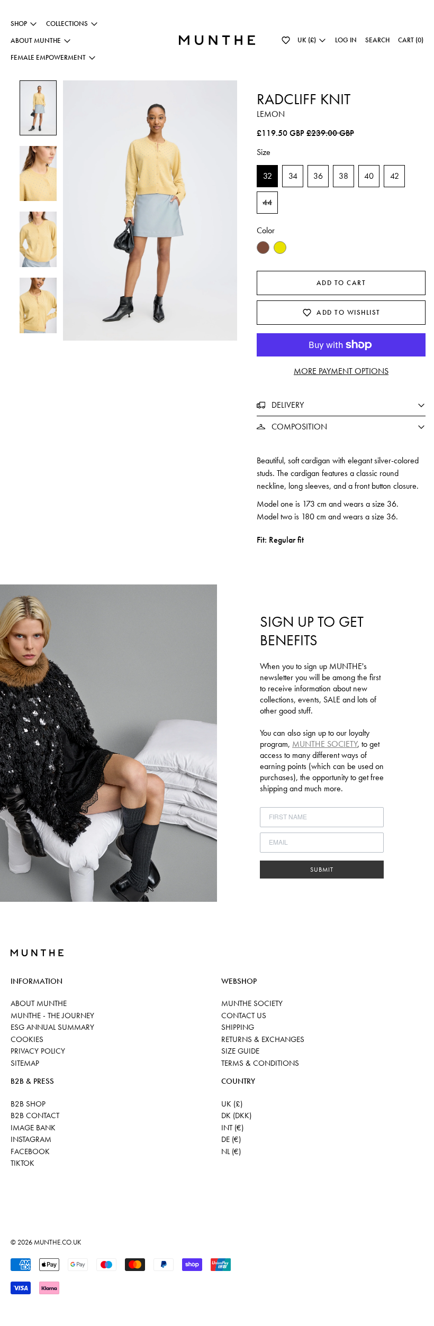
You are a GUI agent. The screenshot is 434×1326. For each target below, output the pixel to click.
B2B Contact (35, 1115)
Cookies (27, 1039)
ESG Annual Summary (52, 1027)
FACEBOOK (30, 1151)
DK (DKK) (236, 1115)
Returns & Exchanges (262, 1039)
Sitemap (25, 1063)
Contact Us (243, 1015)
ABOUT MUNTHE (39, 1003)
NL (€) (231, 1151)
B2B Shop (28, 1104)
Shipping (237, 1027)
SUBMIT (321, 869)
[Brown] (263, 247)
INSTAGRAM (31, 1139)
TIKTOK (22, 1163)
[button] (285, 40)
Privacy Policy (38, 1051)
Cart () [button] (410, 39)
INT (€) (232, 1127)
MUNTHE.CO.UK (57, 1242)
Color (266, 230)
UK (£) (231, 1104)
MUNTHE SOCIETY (324, 743)
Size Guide (240, 1051)
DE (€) (231, 1139)
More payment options (341, 371)
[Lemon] (280, 247)
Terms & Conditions (260, 1063)
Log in (346, 39)
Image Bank (33, 1127)
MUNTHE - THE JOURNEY (52, 1015)
